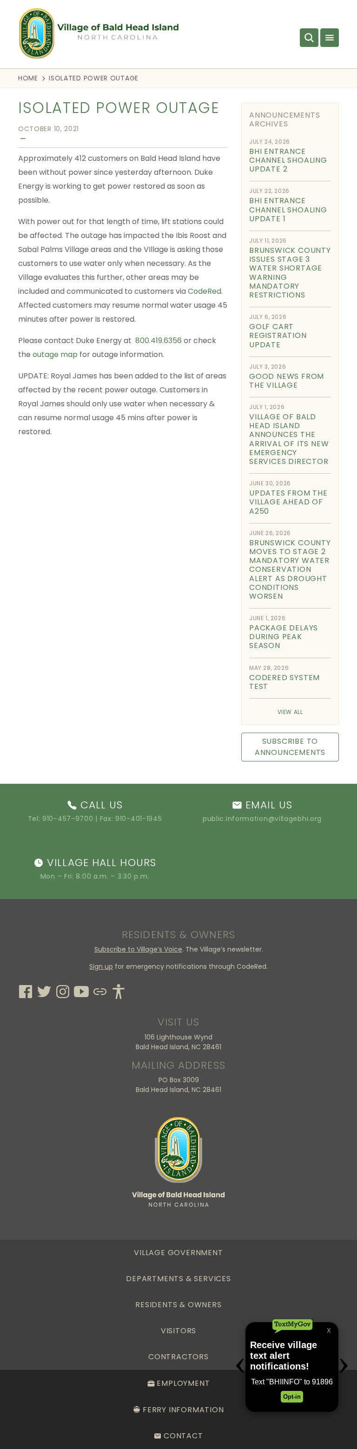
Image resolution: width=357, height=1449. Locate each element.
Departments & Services (178, 1278)
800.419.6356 (158, 340)
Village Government (178, 1252)
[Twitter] (44, 989)
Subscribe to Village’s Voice (138, 949)
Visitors (178, 1330)
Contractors (178, 1356)
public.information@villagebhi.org (262, 818)
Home (28, 78)
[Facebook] (25, 989)
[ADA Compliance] (118, 989)
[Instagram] (62, 989)
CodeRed (204, 291)
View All (290, 712)
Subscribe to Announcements (290, 747)
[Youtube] (81, 989)
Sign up (101, 966)
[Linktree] (100, 989)
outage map (55, 354)
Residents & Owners (178, 1304)
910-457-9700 (67, 818)
